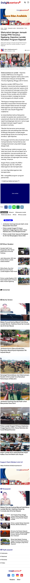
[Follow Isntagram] (17, 575)
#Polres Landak (22, 214)
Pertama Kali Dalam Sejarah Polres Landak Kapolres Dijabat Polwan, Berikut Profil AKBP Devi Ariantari (20, 533)
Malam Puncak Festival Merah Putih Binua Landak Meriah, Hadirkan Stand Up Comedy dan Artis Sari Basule (14, 324)
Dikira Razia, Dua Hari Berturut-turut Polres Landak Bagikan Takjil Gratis (8, 269)
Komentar (28, 50)
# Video (2, 563)
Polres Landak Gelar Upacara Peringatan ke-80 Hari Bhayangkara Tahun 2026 (15, 235)
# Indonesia (3, 553)
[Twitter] (10, 207)
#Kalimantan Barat (6, 214)
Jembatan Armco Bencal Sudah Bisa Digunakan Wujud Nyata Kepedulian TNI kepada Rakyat (13, 350)
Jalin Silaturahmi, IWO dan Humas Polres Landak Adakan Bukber (8, 259)
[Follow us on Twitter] (13, 575)
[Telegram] (22, 207)
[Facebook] (6, 207)
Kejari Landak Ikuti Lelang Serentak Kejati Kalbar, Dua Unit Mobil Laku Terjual (14, 453)
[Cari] (25, 2)
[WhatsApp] (18, 207)
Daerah (5, 28)
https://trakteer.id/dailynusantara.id (11, 465)
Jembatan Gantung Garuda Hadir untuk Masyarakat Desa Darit (15, 225)
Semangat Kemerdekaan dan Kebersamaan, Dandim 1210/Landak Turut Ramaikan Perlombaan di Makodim (14, 377)
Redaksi (12, 579)
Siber (18, 579)
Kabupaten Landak (12, 28)
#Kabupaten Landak (20, 212)
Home (2, 28)
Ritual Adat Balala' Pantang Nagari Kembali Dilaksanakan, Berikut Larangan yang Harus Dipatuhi (20, 542)
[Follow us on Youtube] (21, 575)
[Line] (14, 207)
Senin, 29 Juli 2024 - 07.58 (9, 51)
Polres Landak (4, 29)
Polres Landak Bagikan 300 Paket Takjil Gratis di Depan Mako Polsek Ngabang (8, 279)
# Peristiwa (3, 559)
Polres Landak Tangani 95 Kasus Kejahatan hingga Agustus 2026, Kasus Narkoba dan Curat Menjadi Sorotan (15, 229)
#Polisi (14, 214)
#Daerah (11, 212)
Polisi (26, 28)
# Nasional (3, 556)
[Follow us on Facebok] (8, 575)
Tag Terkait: (4, 212)
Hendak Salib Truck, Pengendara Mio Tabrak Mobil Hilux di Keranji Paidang (7, 250)
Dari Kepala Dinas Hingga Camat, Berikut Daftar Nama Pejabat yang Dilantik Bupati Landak (19, 517)
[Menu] (28, 2)
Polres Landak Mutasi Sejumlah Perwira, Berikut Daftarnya (20, 523)
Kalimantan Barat (20, 28)
